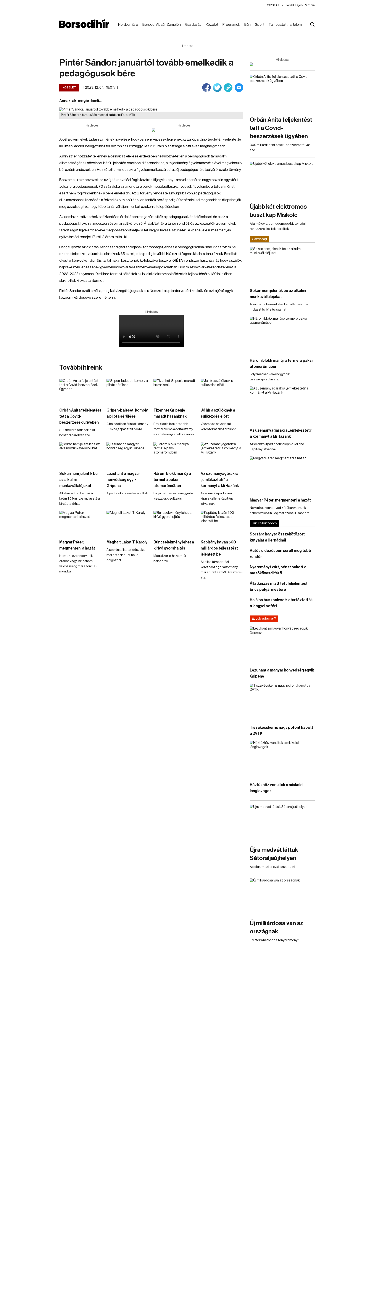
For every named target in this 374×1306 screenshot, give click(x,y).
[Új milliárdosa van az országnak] (282, 896)
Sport (259, 24)
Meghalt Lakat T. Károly (126, 542)
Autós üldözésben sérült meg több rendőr (280, 554)
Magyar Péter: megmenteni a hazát (77, 545)
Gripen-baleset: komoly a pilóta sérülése (127, 413)
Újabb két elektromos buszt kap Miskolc (278, 211)
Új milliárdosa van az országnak (276, 927)
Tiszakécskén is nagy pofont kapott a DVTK (281, 731)
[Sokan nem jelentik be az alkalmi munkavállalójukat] (80, 454)
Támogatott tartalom (285, 24)
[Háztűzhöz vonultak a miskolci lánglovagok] (282, 759)
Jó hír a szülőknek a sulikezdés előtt (218, 413)
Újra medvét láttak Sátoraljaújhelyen (274, 854)
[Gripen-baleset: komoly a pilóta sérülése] (127, 391)
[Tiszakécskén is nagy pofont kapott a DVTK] (282, 702)
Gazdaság (193, 24)
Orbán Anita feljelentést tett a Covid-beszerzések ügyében (80, 416)
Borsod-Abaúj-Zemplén (161, 24)
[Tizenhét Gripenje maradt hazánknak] (174, 391)
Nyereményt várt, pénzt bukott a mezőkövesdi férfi (278, 570)
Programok (231, 24)
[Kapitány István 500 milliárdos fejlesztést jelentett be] (222, 523)
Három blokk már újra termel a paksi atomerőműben (172, 480)
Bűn (247, 24)
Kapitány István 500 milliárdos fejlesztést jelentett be (219, 548)
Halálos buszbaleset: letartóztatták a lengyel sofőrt (281, 603)
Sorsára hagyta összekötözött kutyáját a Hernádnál (277, 537)
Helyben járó (128, 24)
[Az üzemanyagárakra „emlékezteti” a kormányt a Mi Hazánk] (222, 454)
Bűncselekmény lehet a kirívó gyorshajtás (173, 545)
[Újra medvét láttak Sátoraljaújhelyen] (282, 823)
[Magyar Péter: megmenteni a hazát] (80, 523)
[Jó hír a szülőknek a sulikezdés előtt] (222, 391)
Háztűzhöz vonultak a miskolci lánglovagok (276, 788)
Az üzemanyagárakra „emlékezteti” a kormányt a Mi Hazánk (220, 480)
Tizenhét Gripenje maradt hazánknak (170, 413)
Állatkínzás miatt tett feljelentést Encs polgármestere (279, 586)
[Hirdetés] (184, 130)
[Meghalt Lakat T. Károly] (127, 523)
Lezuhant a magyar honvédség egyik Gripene (123, 480)
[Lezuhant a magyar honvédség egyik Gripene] (127, 454)
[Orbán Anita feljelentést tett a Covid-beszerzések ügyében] (80, 391)
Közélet (212, 24)
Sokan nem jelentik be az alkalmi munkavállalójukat (78, 480)
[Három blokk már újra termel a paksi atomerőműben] (174, 454)
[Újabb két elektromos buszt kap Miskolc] (282, 180)
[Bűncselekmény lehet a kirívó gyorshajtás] (174, 523)
